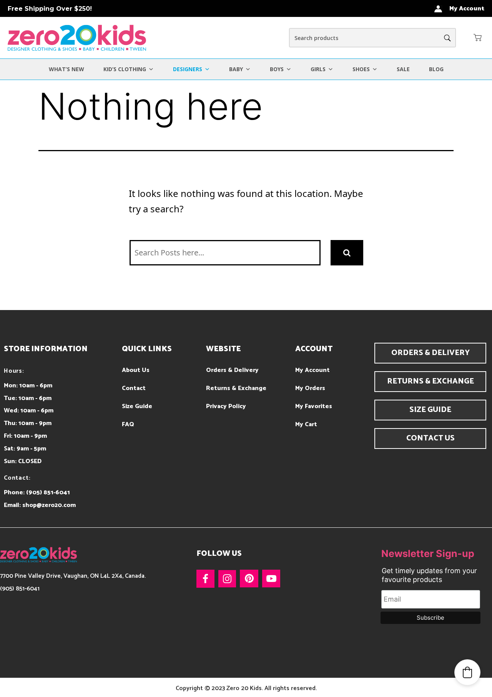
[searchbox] (372, 37)
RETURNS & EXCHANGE (430, 381)
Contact (134, 388)
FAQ (128, 424)
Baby (236, 69)
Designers (187, 69)
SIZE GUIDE (430, 410)
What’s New (66, 69)
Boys (277, 69)
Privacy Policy (226, 406)
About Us (136, 370)
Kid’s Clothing (124, 69)
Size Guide (137, 406)
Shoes (361, 69)
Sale (403, 69)
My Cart (306, 424)
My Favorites (313, 406)
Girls (318, 69)
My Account (312, 370)
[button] (477, 37)
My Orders (310, 388)
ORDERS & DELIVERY (430, 353)
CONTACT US (430, 438)
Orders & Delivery (232, 370)
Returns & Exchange (236, 388)
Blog (436, 69)
